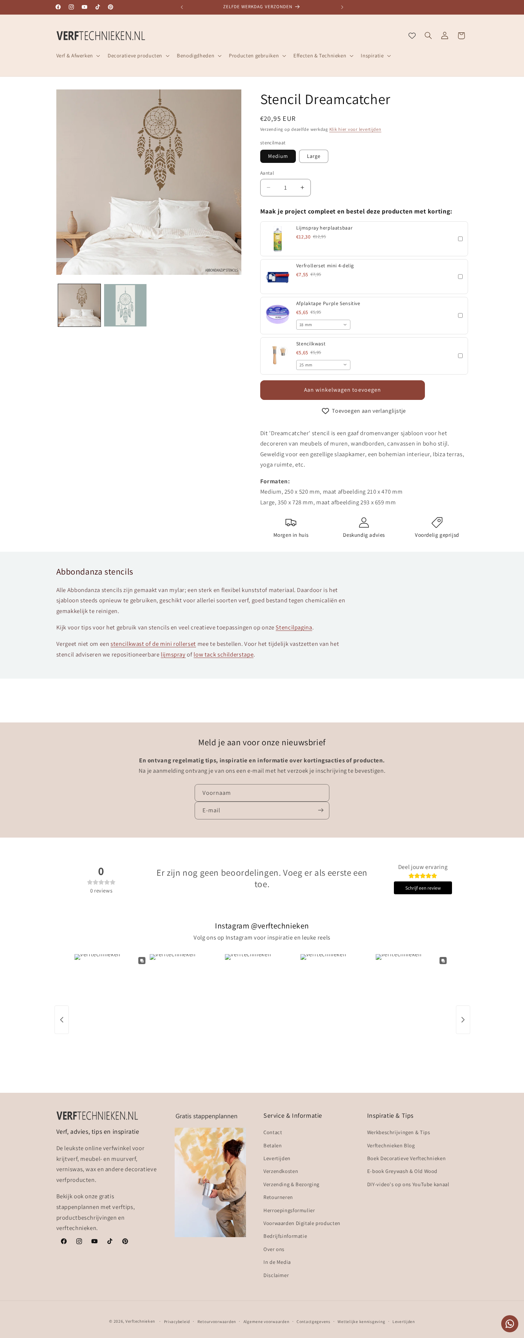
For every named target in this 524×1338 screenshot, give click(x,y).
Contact (272, 1132)
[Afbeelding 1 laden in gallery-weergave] (79, 305)
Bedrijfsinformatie (285, 1236)
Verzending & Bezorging (291, 1184)
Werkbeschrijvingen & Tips (398, 1132)
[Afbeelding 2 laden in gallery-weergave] (125, 305)
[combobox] (323, 325)
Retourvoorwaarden (216, 1321)
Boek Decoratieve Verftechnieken (406, 1158)
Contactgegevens (313, 1321)
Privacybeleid (177, 1321)
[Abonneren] (321, 810)
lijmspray (173, 654)
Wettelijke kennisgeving (361, 1321)
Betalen (272, 1145)
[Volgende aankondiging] (342, 7)
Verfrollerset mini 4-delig (325, 265)
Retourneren (278, 1197)
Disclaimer (276, 1275)
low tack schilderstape (223, 654)
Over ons (273, 1249)
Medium (278, 156)
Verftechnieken (140, 1321)
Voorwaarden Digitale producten (301, 1223)
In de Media (277, 1262)
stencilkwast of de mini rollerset (153, 644)
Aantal (267, 173)
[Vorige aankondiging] (182, 7)
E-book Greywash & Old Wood (402, 1171)
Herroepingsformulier (289, 1210)
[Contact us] (509, 1323)
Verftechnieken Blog (391, 1145)
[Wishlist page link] (412, 35)
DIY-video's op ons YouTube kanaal (408, 1184)
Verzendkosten (280, 1171)
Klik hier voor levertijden (355, 129)
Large (313, 156)
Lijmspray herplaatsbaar (324, 228)
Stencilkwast (311, 343)
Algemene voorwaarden (266, 1321)
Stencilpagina (294, 627)
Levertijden (277, 1158)
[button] (77, 55)
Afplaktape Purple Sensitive (328, 303)
